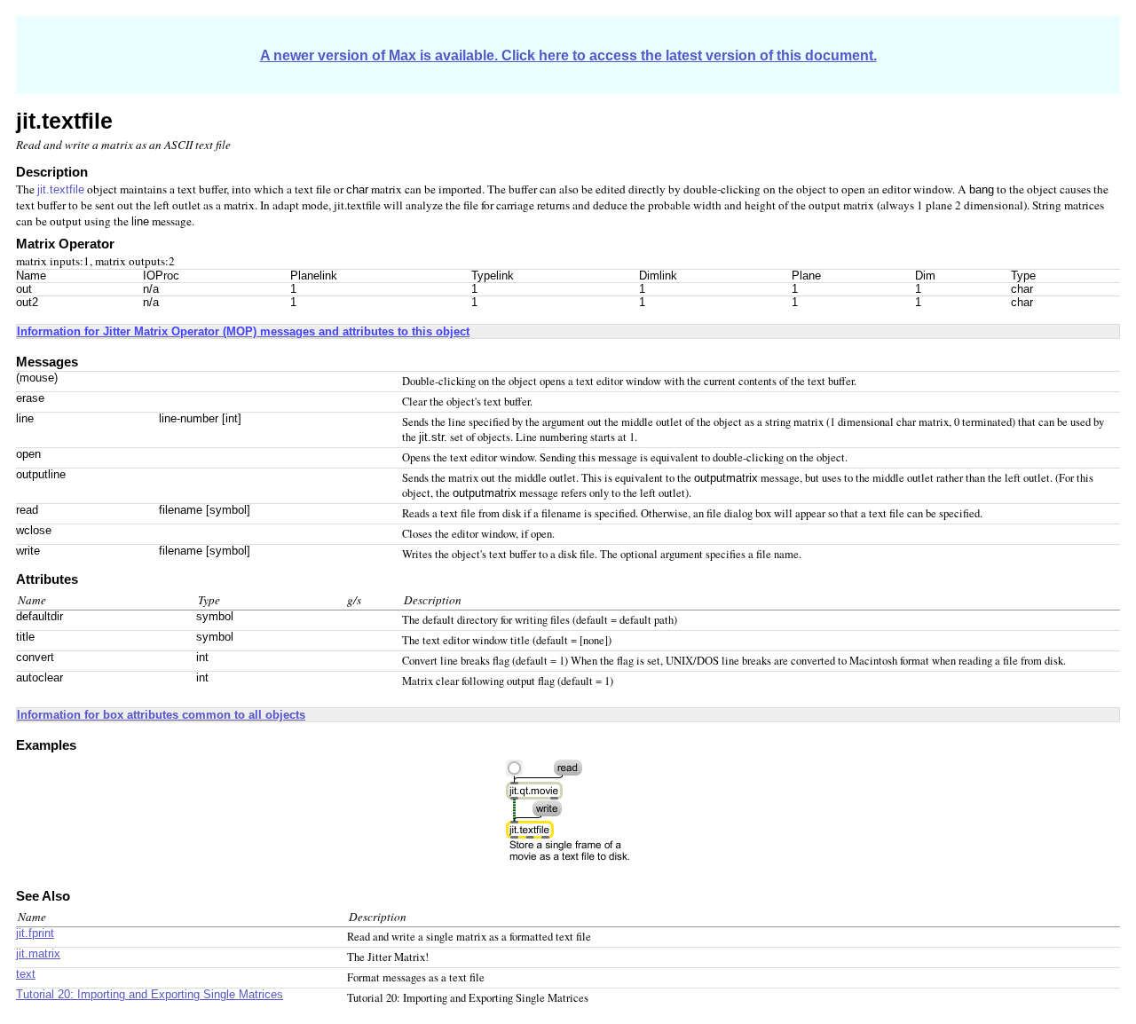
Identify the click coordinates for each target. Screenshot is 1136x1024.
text (26, 974)
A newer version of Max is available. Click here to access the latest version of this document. (568, 55)
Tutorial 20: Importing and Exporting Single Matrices (149, 995)
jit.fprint (35, 933)
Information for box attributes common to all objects (161, 714)
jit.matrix (38, 954)
